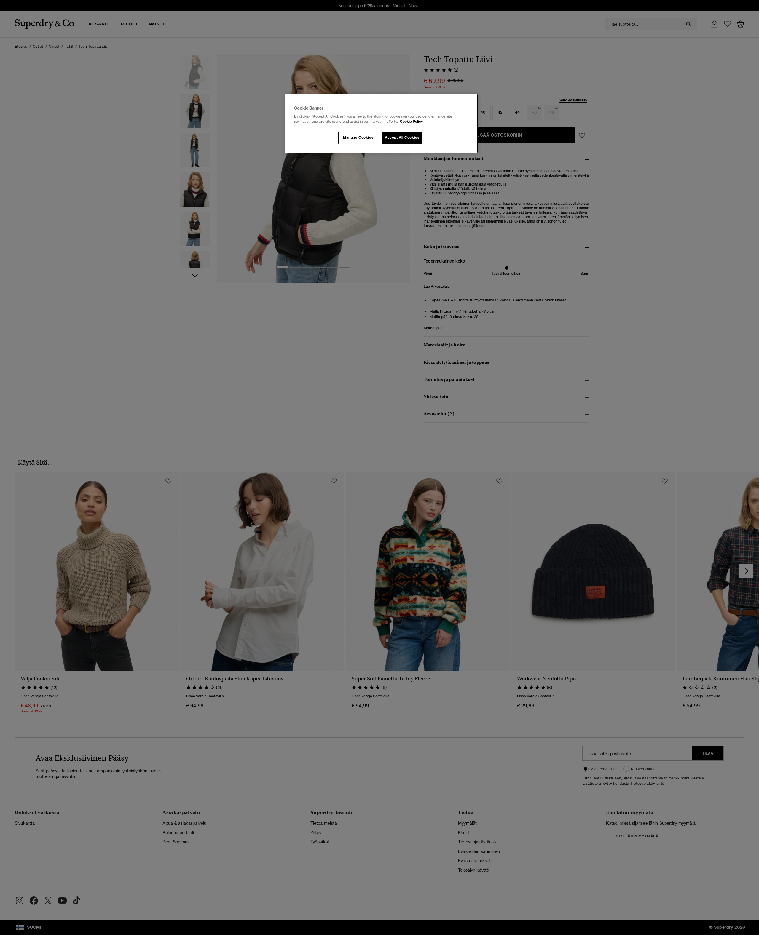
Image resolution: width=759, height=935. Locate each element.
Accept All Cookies (402, 137)
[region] (381, 124)
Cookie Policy (411, 121)
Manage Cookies (358, 137)
